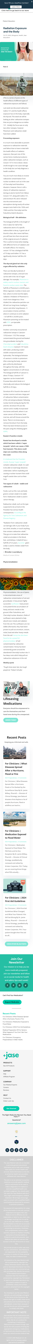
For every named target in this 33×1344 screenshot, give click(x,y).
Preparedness (12, 778)
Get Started (11, 1108)
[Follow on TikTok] (25, 985)
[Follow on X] (7, 1150)
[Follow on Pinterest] (13, 985)
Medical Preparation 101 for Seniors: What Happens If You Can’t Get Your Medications (15, 1032)
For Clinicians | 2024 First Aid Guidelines (16, 1027)
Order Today (10, 720)
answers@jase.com (16, 1123)
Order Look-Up (8, 1101)
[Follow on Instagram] (19, 985)
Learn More (16, 7)
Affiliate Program (9, 1077)
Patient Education (9, 21)
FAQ (4, 1074)
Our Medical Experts (10, 1085)
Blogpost (15, 35)
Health (21, 35)
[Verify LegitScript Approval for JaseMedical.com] (16, 1144)
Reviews (6, 1090)
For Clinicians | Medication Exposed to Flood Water (15, 834)
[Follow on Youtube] (21, 1150)
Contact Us (7, 1098)
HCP (6, 778)
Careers (6, 1087)
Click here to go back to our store (15, 10)
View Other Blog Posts (16, 944)
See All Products (8, 1066)
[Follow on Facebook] (7, 985)
